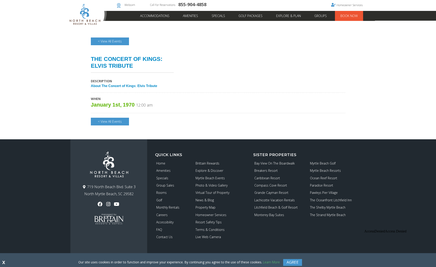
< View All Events (110, 41)
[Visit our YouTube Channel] (117, 204)
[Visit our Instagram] (108, 204)
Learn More (271, 262)
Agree (293, 262)
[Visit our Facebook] (100, 204)
